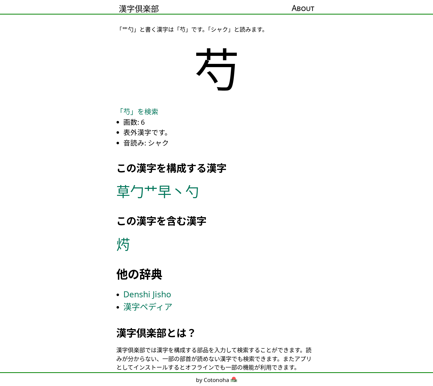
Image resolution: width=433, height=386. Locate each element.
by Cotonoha (213, 379)
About (303, 8)
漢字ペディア (147, 306)
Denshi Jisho (147, 294)
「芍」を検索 (137, 111)
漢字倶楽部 (139, 8)
